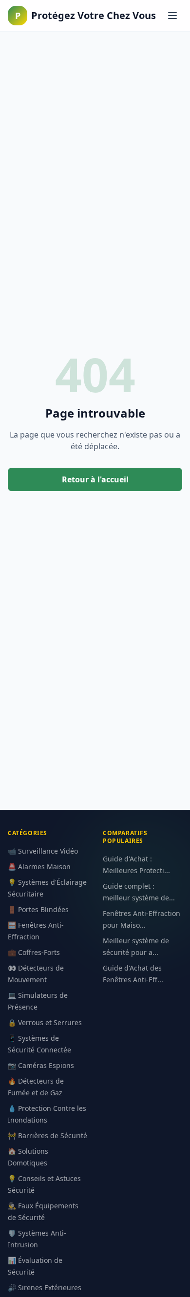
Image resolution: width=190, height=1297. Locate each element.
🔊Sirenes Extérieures (44, 1287)
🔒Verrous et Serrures (45, 1022)
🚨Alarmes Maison (39, 866)
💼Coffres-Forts (34, 952)
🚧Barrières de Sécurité (47, 1135)
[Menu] (172, 15)
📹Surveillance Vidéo (43, 851)
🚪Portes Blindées (38, 909)
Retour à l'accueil (95, 479)
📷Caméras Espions (41, 1065)
